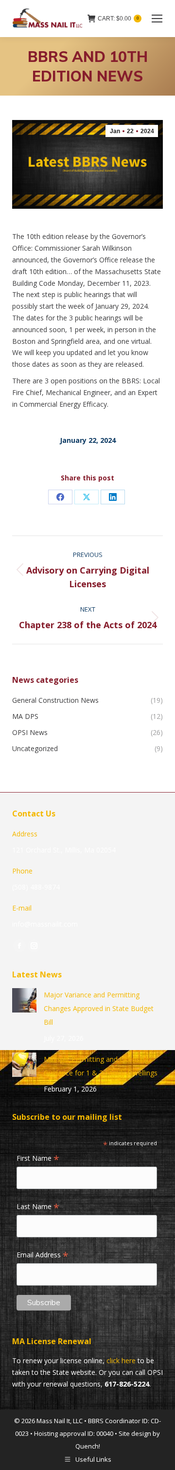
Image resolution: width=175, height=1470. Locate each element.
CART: (118, 18)
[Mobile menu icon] (157, 18)
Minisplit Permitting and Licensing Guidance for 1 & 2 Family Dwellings (101, 1065)
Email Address (43, 1255)
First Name (38, 1158)
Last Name (38, 1207)
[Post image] (24, 1000)
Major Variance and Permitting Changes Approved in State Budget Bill (99, 1008)
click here (121, 1360)
